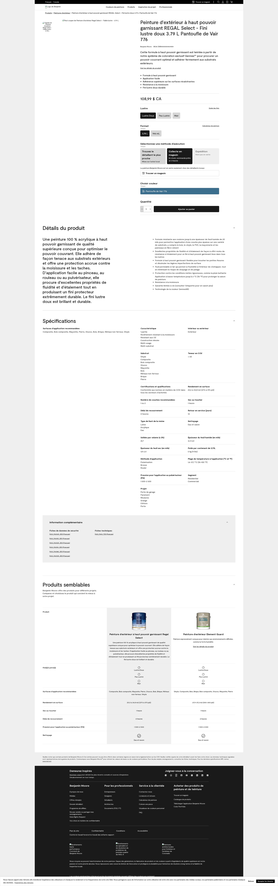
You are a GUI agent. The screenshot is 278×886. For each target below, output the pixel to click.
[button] (218, 2)
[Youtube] (181, 775)
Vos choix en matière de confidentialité (85, 821)
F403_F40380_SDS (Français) (60, 551)
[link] (227, 2)
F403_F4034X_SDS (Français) (60, 534)
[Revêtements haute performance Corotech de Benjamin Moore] (80, 848)
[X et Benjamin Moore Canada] (192, 775)
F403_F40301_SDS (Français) (60, 547)
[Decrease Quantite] (142, 209)
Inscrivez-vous (75, 775)
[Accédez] (223, 2)
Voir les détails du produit (150, 68)
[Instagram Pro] (176, 775)
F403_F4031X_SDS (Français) (60, 538)
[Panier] (231, 2)
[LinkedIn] (202, 775)
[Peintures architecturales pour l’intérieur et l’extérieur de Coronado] (172, 848)
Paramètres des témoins (23, 883)
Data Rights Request (77, 817)
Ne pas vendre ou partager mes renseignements (82, 813)
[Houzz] (197, 775)
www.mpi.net (47, 761)
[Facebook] (166, 775)
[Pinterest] (187, 775)
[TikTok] (207, 775)
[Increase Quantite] (150, 209)
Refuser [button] (251, 881)
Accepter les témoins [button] (265, 881)
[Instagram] (171, 775)
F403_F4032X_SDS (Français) (60, 543)
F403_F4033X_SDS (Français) (60, 556)
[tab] (47, 27)
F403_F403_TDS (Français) (104, 534)
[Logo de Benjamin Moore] (54, 6)
